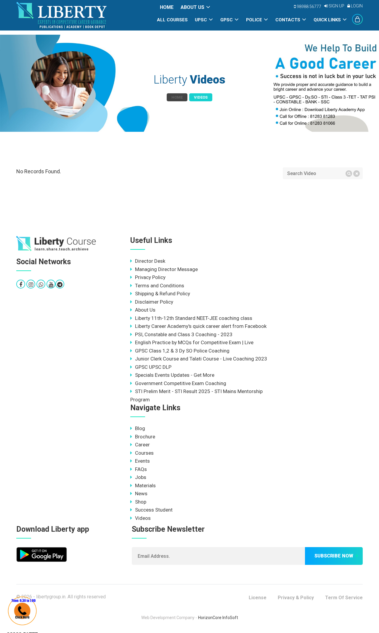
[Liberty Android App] (41, 554)
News (141, 493)
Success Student (154, 510)
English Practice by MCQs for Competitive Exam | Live (194, 342)
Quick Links (327, 20)
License (257, 597)
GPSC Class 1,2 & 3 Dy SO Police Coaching (182, 351)
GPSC (226, 20)
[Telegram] (59, 284)
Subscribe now (333, 556)
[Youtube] (51, 284)
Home (167, 7)
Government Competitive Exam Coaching (180, 383)
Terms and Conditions (159, 286)
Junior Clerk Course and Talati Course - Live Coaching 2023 (201, 359)
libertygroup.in (50, 597)
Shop (140, 502)
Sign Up (336, 6)
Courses (144, 453)
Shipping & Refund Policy (162, 294)
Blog (140, 428)
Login (356, 6)
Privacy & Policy (296, 597)
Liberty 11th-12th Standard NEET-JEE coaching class (193, 318)
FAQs (141, 469)
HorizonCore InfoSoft (218, 617)
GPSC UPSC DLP (153, 367)
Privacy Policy (150, 277)
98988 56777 (308, 6)
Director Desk (150, 261)
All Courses (172, 20)
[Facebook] (20, 284)
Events (142, 461)
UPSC (201, 20)
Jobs (140, 477)
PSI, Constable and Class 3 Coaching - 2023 (183, 334)
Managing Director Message (166, 269)
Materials (145, 485)
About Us (192, 7)
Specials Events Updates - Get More (174, 375)
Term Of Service (344, 597)
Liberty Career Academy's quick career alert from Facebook (200, 326)
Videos (143, 518)
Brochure (145, 437)
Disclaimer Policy (154, 302)
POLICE (254, 20)
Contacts (287, 20)
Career (142, 445)
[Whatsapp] (41, 284)
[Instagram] (31, 284)
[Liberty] (56, 243)
